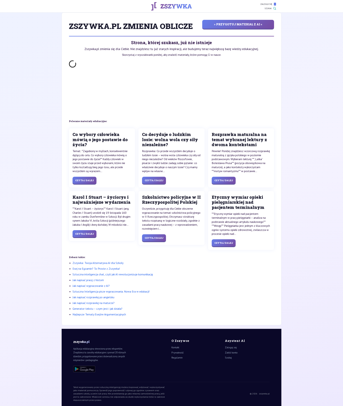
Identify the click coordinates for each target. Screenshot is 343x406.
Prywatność (178, 352)
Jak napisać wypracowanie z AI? (91, 286)
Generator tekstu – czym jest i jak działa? (97, 308)
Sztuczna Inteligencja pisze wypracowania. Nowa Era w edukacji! (111, 291)
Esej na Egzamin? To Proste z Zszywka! (96, 268)
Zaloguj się (266, 4)
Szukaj (268, 8)
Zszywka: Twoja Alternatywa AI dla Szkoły (98, 263)
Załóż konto (231, 352)
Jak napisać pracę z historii (88, 280)
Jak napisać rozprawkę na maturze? (94, 303)
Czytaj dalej (84, 180)
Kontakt (175, 347)
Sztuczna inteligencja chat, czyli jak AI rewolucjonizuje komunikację (113, 274)
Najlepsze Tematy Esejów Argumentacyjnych (99, 314)
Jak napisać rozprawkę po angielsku (93, 297)
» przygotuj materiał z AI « (238, 24)
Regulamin (177, 357)
